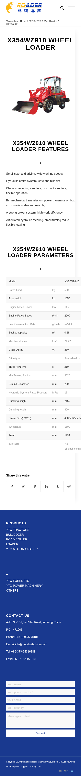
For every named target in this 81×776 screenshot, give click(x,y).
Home (23, 21)
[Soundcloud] (66, 771)
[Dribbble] (60, 771)
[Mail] (72, 771)
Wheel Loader (50, 21)
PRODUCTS (35, 21)
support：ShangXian (30, 766)
